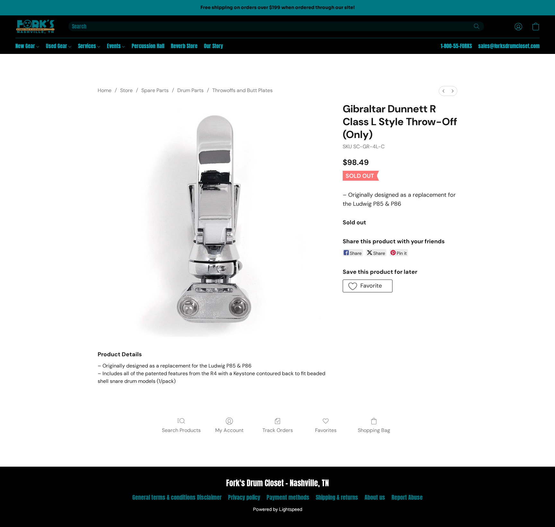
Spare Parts (155, 90)
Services (87, 46)
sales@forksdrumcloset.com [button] (509, 46)
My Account (229, 430)
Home (104, 90)
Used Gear (57, 46)
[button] (35, 27)
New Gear (25, 46)
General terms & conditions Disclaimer (177, 497)
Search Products (181, 430)
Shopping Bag (374, 430)
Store (126, 90)
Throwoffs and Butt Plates (242, 90)
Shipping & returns (337, 497)
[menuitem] (443, 91)
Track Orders (277, 430)
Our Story (213, 46)
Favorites (326, 430)
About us (375, 497)
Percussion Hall (148, 46)
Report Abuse (407, 497)
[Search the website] (476, 26)
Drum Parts (190, 90)
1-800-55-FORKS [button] (456, 46)
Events (114, 46)
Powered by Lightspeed (277, 509)
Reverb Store (184, 46)
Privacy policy (244, 497)
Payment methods (288, 497)
